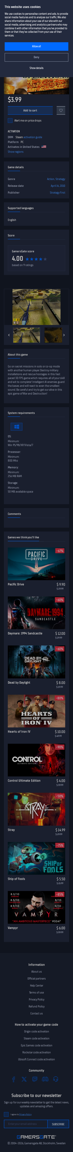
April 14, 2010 (58, 186)
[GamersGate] (36, 1139)
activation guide (33, 137)
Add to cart (30, 110)
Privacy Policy (36, 999)
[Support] (55, 1079)
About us (36, 972)
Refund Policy (37, 1006)
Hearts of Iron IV (19, 731)
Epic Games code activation (36, 1045)
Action (50, 179)
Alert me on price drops (27, 120)
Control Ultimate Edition (24, 780)
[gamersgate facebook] (13, 1079)
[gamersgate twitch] (34, 1079)
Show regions (16, 152)
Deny (36, 57)
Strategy (60, 179)
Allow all (36, 46)
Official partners (36, 979)
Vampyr (13, 928)
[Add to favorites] (61, 110)
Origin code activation (36, 1031)
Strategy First (57, 193)
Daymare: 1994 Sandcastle (25, 633)
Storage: (13, 483)
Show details (36, 68)
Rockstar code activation (36, 1052)
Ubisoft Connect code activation (36, 1059)
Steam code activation (36, 1038)
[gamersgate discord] (45, 1079)
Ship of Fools (16, 879)
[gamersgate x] (24, 1079)
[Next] (64, 335)
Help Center (36, 985)
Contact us (36, 1013)
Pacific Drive (16, 584)
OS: (9, 436)
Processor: (14, 452)
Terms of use (36, 992)
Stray (11, 830)
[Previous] (9, 335)
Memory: (13, 467)
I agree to (21, 1114)
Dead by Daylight (19, 682)
